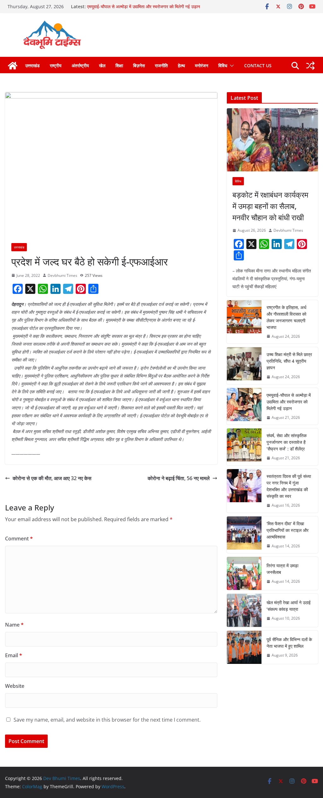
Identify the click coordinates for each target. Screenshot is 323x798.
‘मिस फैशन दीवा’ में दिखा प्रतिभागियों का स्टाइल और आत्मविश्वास (287, 530)
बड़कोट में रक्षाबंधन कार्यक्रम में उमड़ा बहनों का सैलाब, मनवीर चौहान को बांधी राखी (270, 206)
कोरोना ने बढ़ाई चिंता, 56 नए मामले (179, 478)
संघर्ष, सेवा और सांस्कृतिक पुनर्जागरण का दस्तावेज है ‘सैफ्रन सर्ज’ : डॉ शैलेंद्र (287, 442)
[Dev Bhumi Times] (12, 65)
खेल (102, 65)
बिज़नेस (139, 65)
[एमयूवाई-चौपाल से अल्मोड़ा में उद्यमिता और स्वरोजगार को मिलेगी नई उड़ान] (244, 406)
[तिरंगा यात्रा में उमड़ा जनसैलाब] (244, 573)
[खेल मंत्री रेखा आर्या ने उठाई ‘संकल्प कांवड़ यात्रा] (244, 610)
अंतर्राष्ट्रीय (80, 65)
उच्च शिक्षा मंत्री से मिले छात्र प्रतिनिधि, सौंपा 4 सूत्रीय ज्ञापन (289, 361)
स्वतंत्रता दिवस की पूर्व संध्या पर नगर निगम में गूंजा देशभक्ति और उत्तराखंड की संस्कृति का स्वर (289, 486)
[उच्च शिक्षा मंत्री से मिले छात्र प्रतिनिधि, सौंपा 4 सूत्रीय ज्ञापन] (244, 365)
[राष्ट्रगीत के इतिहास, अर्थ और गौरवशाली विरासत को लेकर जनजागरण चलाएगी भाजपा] (244, 322)
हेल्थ (181, 65)
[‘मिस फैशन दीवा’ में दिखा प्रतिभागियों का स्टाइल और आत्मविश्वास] (244, 534)
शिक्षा (119, 65)
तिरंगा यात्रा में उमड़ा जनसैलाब (282, 569)
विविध (222, 65)
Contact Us (258, 65)
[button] (230, 65)
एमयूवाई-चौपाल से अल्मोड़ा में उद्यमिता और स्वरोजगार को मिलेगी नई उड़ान (143, 6)
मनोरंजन (201, 65)
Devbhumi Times (62, 275)
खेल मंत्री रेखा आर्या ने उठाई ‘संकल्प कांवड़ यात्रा (289, 605)
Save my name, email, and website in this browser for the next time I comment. (107, 719)
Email (13, 655)
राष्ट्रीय (56, 65)
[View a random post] (310, 65)
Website (14, 685)
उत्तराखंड (32, 65)
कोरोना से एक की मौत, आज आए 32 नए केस (52, 478)
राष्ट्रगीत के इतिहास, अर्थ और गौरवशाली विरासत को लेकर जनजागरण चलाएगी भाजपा (286, 317)
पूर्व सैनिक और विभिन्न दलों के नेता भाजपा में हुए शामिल (289, 642)
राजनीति (161, 65)
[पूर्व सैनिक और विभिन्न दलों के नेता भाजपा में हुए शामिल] (244, 647)
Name (14, 624)
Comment (19, 538)
